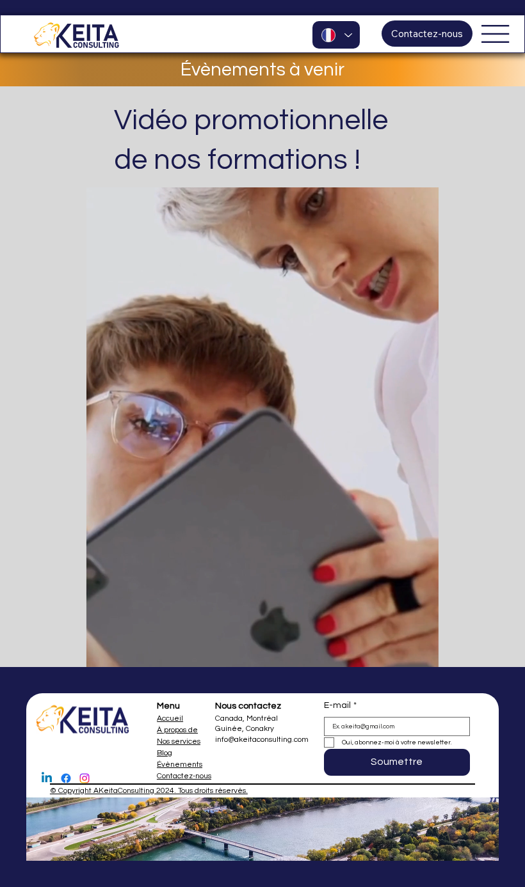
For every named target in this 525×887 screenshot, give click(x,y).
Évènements (179, 764)
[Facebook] (66, 778)
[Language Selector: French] (336, 35)
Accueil (170, 718)
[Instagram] (84, 778)
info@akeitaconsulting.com (262, 739)
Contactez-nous (184, 776)
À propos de (177, 730)
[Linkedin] (46, 778)
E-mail (340, 705)
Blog (164, 753)
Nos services (178, 741)
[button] (416, 652)
